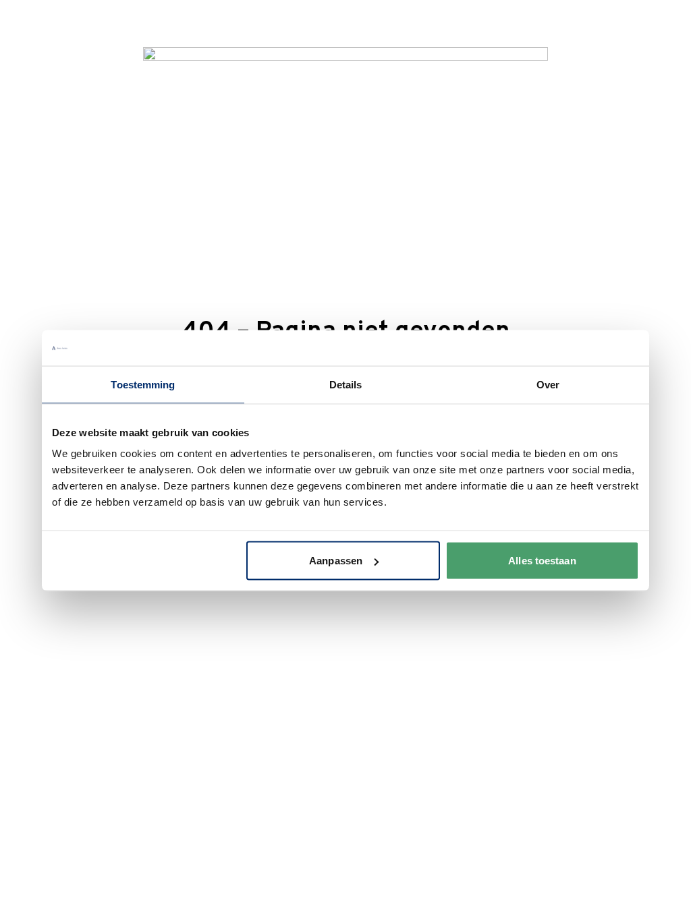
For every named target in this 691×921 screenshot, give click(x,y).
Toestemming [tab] (143, 384)
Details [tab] (345, 384)
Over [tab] (547, 384)
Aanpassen (335, 560)
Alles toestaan (542, 560)
